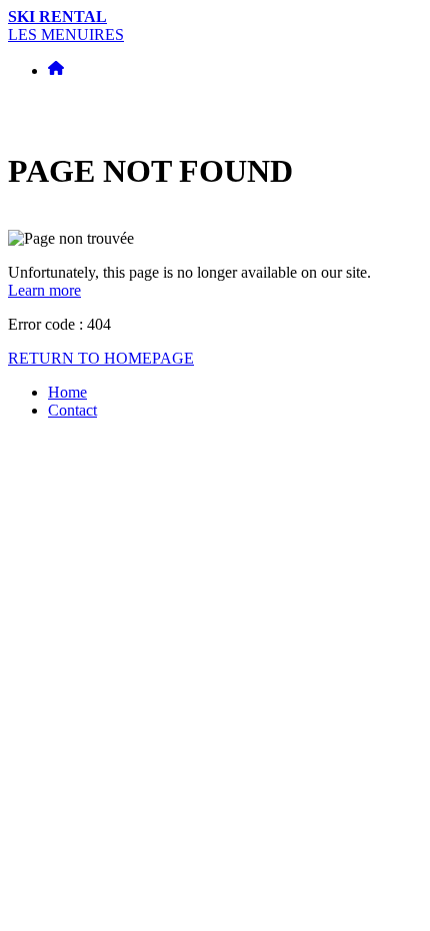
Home (67, 392)
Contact (72, 410)
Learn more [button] (44, 290)
